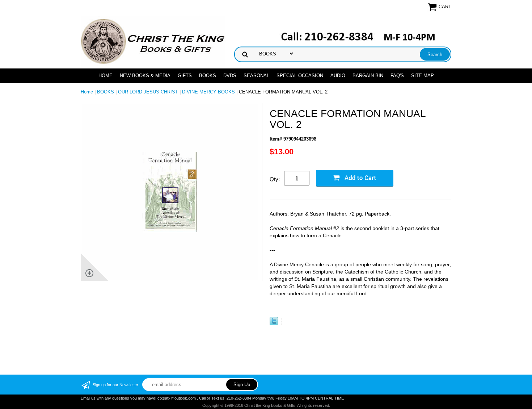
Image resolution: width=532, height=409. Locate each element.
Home (105, 75)
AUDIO (337, 75)
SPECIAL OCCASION (299, 75)
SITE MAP (422, 75)
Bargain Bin (367, 75)
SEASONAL (256, 75)
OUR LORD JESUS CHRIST (148, 92)
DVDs (229, 75)
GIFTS (185, 75)
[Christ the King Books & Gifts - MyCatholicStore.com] (153, 41)
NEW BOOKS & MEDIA (145, 75)
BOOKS (207, 75)
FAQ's (397, 75)
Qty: (275, 179)
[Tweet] (274, 323)
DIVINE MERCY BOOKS (208, 92)
